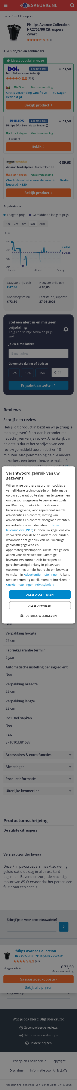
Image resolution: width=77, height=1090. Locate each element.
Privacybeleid (44, 584)
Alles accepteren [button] (40, 595)
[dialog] (38, 545)
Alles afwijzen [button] (40, 605)
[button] (38, 615)
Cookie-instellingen (20, 584)
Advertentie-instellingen (41, 574)
